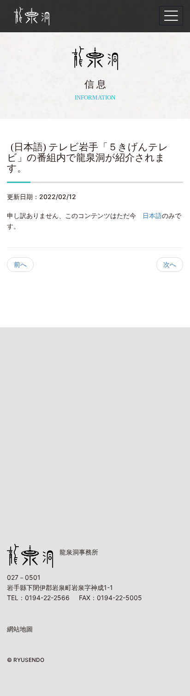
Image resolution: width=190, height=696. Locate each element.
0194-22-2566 (47, 598)
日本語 (152, 215)
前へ (20, 264)
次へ (169, 264)
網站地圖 (20, 629)
